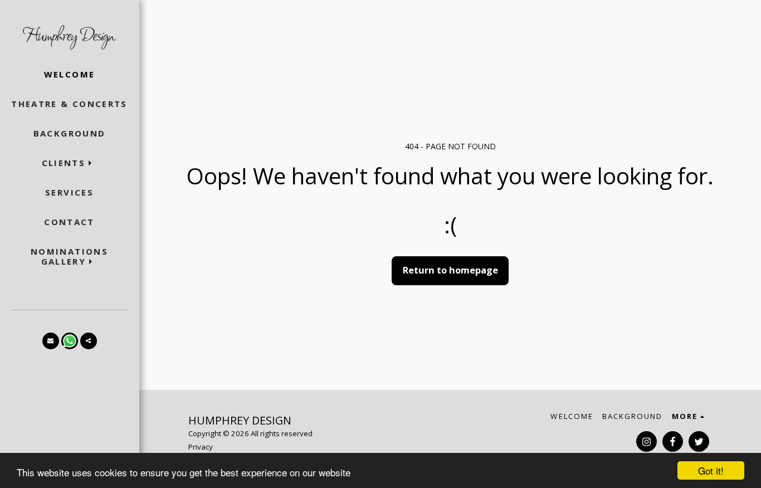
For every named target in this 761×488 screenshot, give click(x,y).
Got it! (711, 470)
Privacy (200, 447)
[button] (69, 163)
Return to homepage (450, 269)
